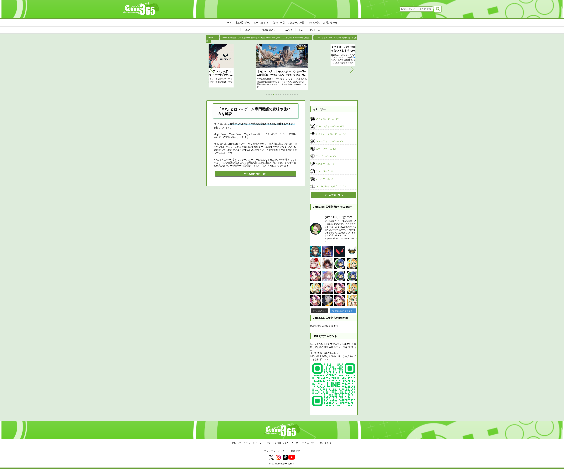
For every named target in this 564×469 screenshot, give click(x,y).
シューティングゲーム (329, 141)
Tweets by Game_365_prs (324, 325)
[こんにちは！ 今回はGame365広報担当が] (315, 276)
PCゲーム (315, 29)
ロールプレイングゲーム (331, 186)
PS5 (301, 29)
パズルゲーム (325, 163)
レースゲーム (324, 178)
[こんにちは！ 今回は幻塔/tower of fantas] (327, 276)
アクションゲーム (327, 118)
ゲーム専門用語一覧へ (255, 173)
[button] (212, 70)
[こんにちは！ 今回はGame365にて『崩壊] (327, 288)
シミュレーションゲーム (331, 133)
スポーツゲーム (325, 148)
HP (215, 159)
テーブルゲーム (325, 156)
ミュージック (324, 171)
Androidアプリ (270, 29)
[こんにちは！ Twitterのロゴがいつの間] (352, 288)
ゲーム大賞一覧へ (333, 195)
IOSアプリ (249, 29)
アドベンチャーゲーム (329, 126)
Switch (288, 29)
